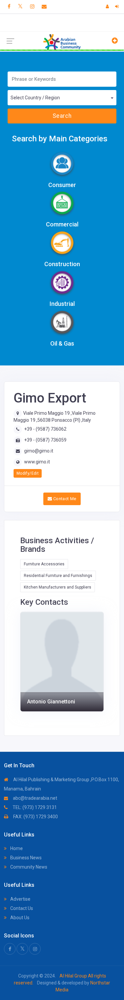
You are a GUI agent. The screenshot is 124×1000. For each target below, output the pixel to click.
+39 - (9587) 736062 (45, 429)
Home (16, 848)
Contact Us (21, 908)
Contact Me (64, 498)
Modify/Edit (28, 473)
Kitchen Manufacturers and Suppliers (57, 587)
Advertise (19, 899)
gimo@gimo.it (38, 450)
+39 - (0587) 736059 (45, 440)
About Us (19, 917)
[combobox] (62, 97)
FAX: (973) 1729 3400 (35, 816)
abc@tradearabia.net (34, 798)
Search (62, 116)
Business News (25, 857)
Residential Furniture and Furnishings (58, 575)
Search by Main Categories (59, 138)
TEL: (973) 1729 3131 (34, 807)
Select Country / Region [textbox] (35, 97)
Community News (28, 867)
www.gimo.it (37, 461)
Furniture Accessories (44, 564)
